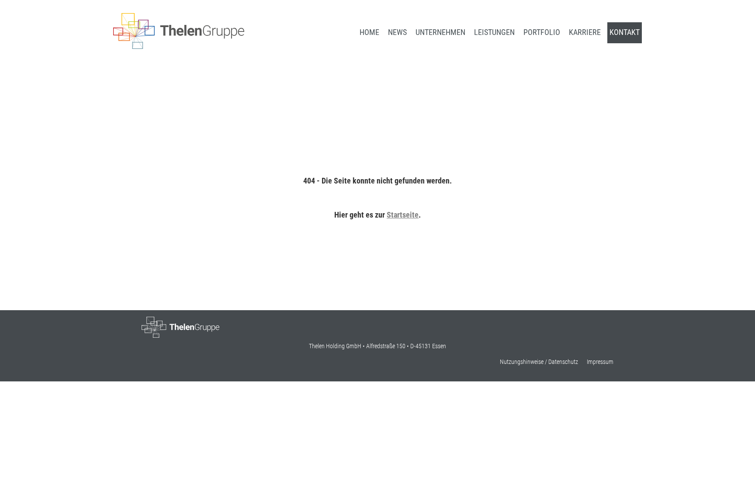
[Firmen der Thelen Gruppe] (178, 46)
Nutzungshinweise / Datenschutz (539, 361)
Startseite (403, 214)
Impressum (600, 361)
